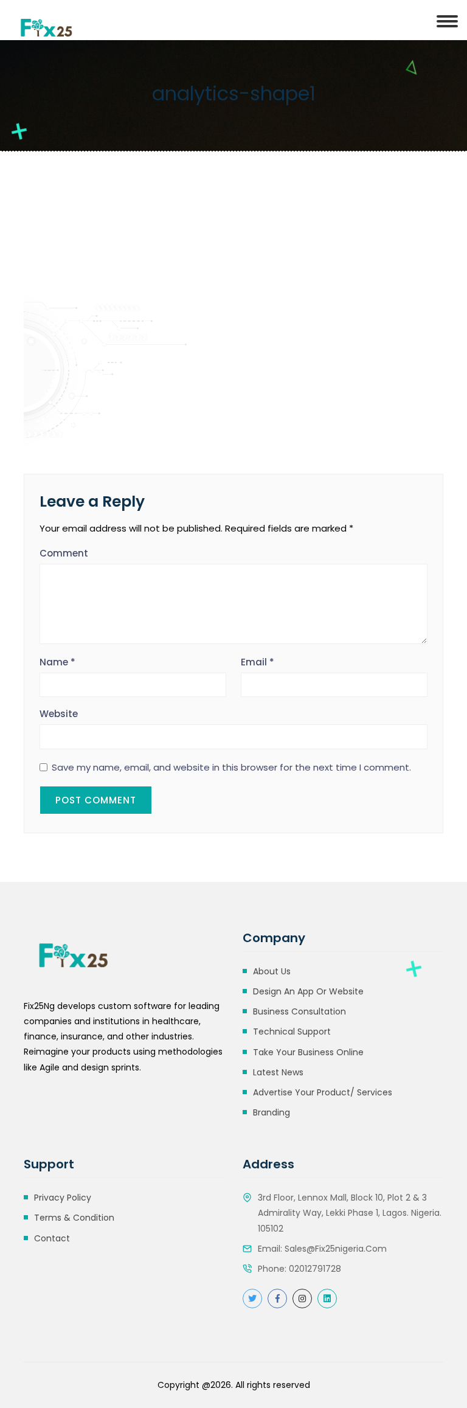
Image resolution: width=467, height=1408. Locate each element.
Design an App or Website (308, 991)
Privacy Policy (62, 1197)
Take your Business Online (308, 1052)
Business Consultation (299, 1011)
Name (57, 662)
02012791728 (315, 1269)
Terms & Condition (74, 1218)
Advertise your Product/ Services (322, 1092)
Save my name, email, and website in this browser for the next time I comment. (231, 767)
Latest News (278, 1072)
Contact (52, 1238)
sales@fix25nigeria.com (336, 1249)
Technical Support (292, 1031)
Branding (271, 1112)
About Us (272, 971)
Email (257, 662)
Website (59, 713)
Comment (64, 553)
